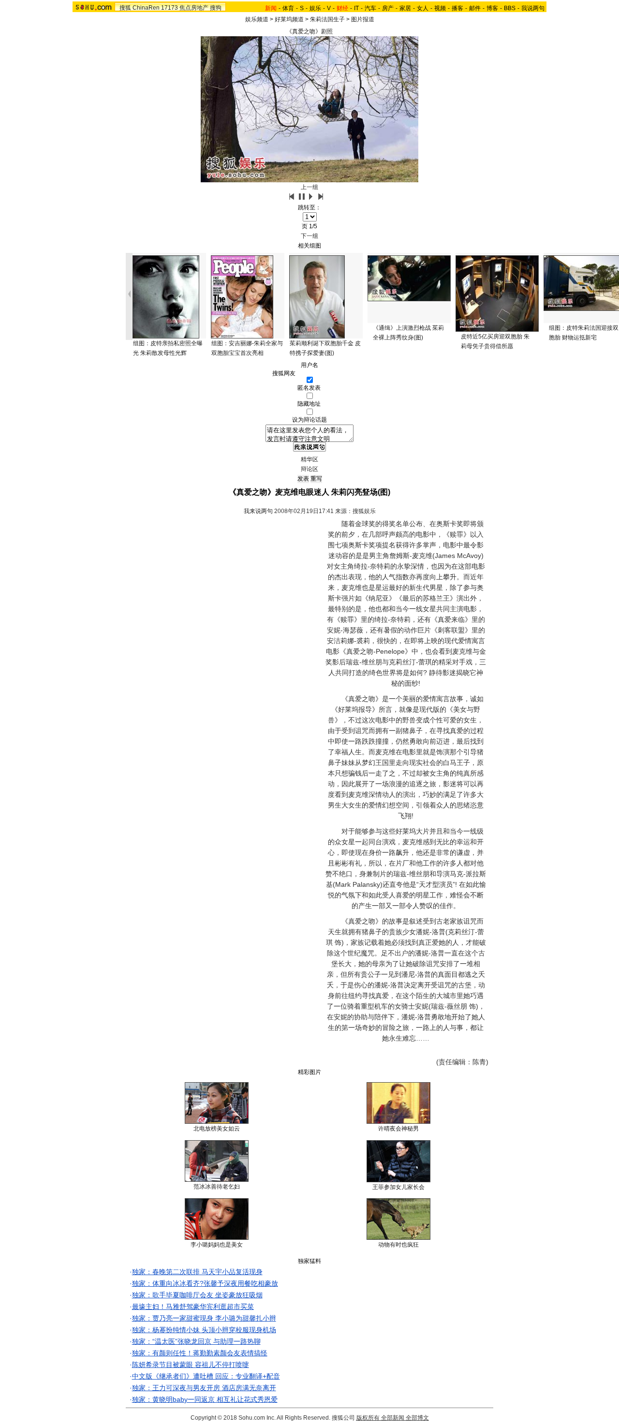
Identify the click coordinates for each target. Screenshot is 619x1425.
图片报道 (362, 19)
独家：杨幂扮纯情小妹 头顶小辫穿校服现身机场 (204, 1330)
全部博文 (417, 1417)
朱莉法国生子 (327, 19)
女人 (422, 8)
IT (356, 8)
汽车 (370, 8)
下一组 (309, 236)
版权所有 (368, 1417)
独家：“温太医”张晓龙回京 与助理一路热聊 (196, 1341)
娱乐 (315, 8)
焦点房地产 (193, 7)
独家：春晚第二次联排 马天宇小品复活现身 (197, 1272)
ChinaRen (146, 7)
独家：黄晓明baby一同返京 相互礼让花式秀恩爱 (205, 1399)
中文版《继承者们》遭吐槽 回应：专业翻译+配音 (206, 1376)
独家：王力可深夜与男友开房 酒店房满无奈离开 (204, 1388)
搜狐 (125, 7)
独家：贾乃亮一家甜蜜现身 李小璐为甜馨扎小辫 (204, 1318)
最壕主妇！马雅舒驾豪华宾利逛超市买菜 (193, 1306)
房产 (388, 8)
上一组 (309, 187)
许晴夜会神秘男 (398, 1128)
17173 (169, 7)
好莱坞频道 (289, 19)
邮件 (475, 8)
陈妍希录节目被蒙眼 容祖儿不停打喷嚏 (190, 1364)
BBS (510, 8)
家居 (405, 8)
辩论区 (309, 469)
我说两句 (533, 8)
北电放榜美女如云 (216, 1128)
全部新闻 (392, 1417)
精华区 (309, 459)
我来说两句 (258, 511)
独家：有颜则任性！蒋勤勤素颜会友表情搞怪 (199, 1353)
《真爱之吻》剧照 (309, 31)
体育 (288, 8)
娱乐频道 (256, 19)
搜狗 (215, 7)
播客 (457, 8)
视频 (440, 8)
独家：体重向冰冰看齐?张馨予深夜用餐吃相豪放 (205, 1283)
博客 (492, 8)
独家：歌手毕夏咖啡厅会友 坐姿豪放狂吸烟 (197, 1295)
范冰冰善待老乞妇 (216, 1186)
